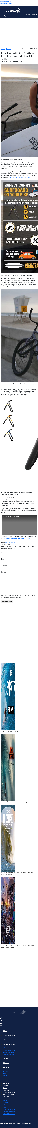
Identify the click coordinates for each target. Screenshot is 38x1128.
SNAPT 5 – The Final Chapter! (10, 731)
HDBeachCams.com (9, 1035)
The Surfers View (6, 3)
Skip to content (5, 1)
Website (4, 566)
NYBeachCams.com (9, 1040)
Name (3, 552)
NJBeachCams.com (9, 1044)
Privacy (5, 1031)
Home (3, 49)
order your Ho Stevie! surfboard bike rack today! (16, 538)
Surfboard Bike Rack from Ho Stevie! (20, 177)
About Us (6, 1067)
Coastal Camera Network (15, 1123)
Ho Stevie (11, 542)
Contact (5, 1058)
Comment (5, 572)
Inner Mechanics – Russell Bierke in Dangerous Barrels (18, 802)
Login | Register (32, 14)
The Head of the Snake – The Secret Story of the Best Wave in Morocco (17, 873)
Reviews (8, 49)
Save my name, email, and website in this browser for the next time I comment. (18, 596)
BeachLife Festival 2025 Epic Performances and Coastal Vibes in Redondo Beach (18, 946)
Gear (6, 542)
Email (3, 559)
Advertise (6, 1063)
